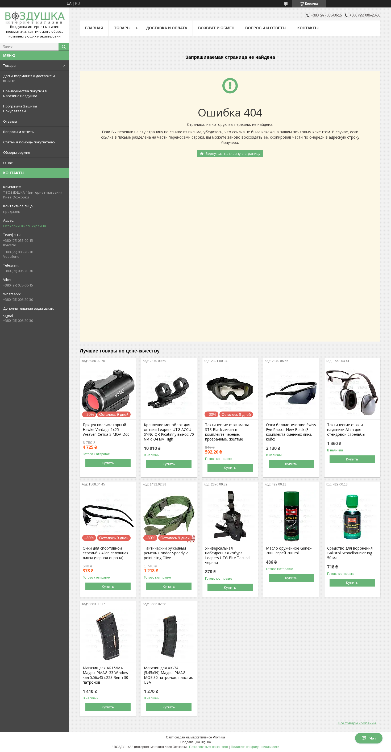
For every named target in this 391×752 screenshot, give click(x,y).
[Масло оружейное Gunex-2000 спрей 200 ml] (291, 516)
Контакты (308, 28)
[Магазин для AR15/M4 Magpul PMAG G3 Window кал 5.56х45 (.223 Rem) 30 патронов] (108, 636)
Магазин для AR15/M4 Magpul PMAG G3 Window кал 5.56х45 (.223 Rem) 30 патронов (105, 675)
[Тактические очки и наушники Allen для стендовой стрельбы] (352, 392)
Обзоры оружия (16, 152)
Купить (108, 462)
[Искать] (64, 47)
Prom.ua (219, 737)
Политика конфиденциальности (255, 747)
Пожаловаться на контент (208, 747)
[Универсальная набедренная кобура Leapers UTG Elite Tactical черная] (230, 516)
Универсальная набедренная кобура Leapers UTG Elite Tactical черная (227, 555)
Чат (372, 738)
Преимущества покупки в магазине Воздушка (25, 93)
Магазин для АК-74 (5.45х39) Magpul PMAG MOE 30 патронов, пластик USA (168, 675)
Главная (94, 28)
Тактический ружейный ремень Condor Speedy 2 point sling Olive (166, 553)
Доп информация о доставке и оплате (29, 78)
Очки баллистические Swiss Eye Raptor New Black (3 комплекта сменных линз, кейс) (291, 432)
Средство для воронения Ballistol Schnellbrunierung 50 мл (350, 553)
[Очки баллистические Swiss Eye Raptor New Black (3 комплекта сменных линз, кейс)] (291, 392)
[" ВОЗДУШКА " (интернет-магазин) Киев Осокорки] (34, 17)
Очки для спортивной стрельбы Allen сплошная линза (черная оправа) (105, 553)
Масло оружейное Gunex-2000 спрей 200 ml (289, 550)
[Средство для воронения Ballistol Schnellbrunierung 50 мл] (352, 516)
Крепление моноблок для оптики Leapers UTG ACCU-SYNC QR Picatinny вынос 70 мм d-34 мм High (169, 432)
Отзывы (10, 121)
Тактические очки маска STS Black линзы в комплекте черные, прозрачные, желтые (227, 432)
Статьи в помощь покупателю (29, 142)
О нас (8, 162)
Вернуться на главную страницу (233, 153)
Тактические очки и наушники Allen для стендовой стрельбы (346, 429)
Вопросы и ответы (19, 131)
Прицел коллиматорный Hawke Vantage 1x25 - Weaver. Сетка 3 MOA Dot (106, 429)
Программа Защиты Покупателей (20, 108)
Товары (9, 65)
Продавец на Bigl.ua (195, 742)
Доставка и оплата (166, 28)
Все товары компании (357, 723)
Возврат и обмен (216, 28)
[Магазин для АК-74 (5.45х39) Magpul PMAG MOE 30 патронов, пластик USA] (169, 636)
